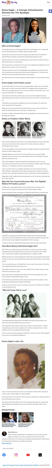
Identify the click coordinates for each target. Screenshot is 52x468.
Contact (11, 465)
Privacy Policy (19, 465)
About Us (5, 465)
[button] (50, 11)
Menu (48, 2)
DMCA (36, 465)
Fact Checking (29, 465)
